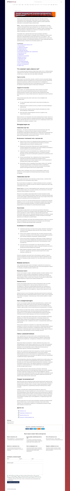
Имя (8, 458)
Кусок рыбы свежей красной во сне (34, 437)
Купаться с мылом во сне (13, 446)
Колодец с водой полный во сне (27, 417)
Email (20, 458)
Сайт (32, 458)
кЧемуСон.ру (11, 2)
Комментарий (10, 462)
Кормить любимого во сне (52, 446)
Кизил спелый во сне (12, 436)
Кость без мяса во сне (51, 436)
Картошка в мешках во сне (26, 413)
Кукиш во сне (23, 410)
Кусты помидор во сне (32, 446)
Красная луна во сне (24, 415)
